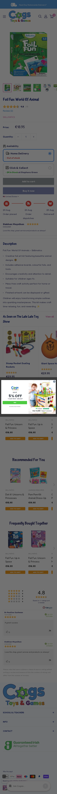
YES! (15, 402)
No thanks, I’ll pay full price (14, 406)
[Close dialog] (54, 382)
